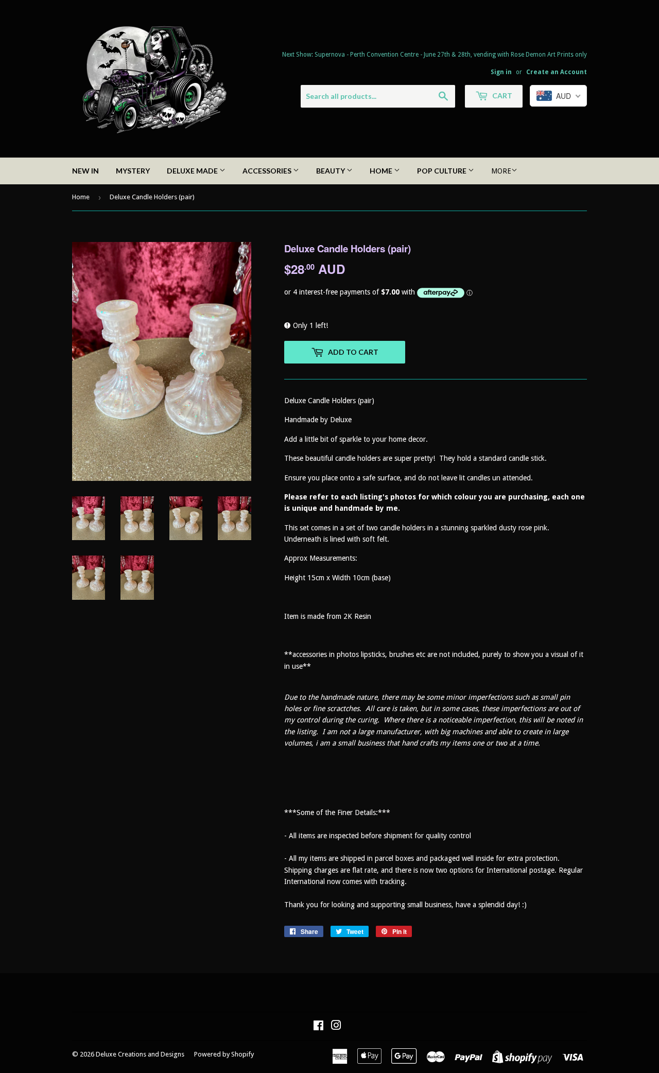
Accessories (267, 170)
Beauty (331, 170)
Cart (501, 95)
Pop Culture (442, 170)
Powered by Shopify (224, 1054)
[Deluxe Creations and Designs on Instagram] (336, 1027)
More (501, 171)
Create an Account (556, 72)
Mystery (133, 170)
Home (382, 170)
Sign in (501, 72)
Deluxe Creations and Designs (140, 1054)
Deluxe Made (193, 170)
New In (85, 170)
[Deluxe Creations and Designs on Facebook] (318, 1027)
